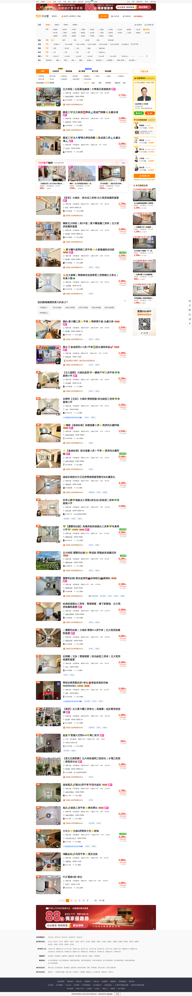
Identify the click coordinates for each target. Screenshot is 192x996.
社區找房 (80, 2)
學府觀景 (94, 967)
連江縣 (72, 944)
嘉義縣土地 (84, 951)
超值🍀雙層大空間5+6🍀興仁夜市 (81, 735)
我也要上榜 (146, 176)
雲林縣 (131, 941)
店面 (64, 2)
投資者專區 (60, 981)
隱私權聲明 (122, 981)
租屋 (54, 2)
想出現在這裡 (150, 78)
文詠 (66, 409)
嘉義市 (109, 941)
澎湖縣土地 (100, 951)
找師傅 (113, 988)
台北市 (50, 941)
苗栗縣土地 (133, 949)
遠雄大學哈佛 (69, 435)
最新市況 (85, 956)
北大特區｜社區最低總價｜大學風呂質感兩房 (87, 89)
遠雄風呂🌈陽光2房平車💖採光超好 (82, 784)
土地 (59, 2)
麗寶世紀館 (68, 537)
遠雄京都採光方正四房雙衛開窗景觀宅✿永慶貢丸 (89, 477)
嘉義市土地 (76, 951)
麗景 (88, 967)
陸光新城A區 (59, 967)
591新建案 (59, 985)
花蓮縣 (120, 941)
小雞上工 (105, 988)
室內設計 (88, 2)
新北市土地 (84, 949)
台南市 (77, 941)
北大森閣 (68, 285)
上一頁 (61, 900)
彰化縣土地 (51, 951)
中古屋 (49, 2)
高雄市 (72, 941)
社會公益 (96, 981)
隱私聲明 (109, 994)
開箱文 (91, 956)
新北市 (55, 941)
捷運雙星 (67, 967)
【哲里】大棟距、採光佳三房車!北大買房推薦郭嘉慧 (91, 197)
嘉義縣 (136, 941)
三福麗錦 (82, 972)
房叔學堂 (51, 956)
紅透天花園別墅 (111, 967)
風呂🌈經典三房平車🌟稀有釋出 (80, 807)
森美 (66, 693)
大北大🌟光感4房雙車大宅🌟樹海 (81, 831)
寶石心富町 (101, 967)
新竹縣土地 (100, 949)
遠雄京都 (68, 484)
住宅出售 (51, 937)
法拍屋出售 (71, 937)
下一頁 (101, 900)
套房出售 (57, 937)
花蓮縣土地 (108, 951)
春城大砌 (68, 122)
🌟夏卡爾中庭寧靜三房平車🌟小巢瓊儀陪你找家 (88, 249)
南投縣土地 (59, 951)
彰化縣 (104, 941)
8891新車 (70, 988)
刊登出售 (144, 71)
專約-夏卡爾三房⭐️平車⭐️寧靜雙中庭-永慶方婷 (88, 321)
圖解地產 (71, 956)
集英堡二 (51, 972)
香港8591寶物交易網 (137, 985)
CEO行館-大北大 (70, 838)
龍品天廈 (68, 972)
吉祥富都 (75, 972)
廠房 (74, 2)
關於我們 (70, 981)
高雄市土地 (76, 949)
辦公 (69, 2)
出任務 (97, 988)
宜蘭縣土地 (125, 949)
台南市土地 (51, 949)
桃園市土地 (59, 949)
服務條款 (113, 981)
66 (95, 900)
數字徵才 (132, 981)
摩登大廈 (51, 967)
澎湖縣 (66, 944)
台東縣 (55, 944)
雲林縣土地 (67, 951)
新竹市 (82, 941)
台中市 (61, 941)
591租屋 (50, 985)
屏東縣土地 (92, 951)
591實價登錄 (86, 985)
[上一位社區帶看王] (2, 19)
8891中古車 (80, 988)
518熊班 (89, 988)
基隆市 (99, 941)
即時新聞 (78, 956)
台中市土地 (67, 949)
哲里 (66, 207)
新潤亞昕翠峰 (82, 967)
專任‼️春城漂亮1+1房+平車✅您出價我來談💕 (88, 347)
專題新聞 (97, 956)
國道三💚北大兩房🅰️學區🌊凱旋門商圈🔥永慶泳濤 (90, 112)
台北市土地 (92, 949)
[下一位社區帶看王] (190, 19)
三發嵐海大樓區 (60, 972)
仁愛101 (110, 972)
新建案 (43, 2)
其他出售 (79, 937)
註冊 (133, 2)
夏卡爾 (67, 234)
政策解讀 (57, 956)
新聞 (95, 2)
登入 (128, 2)
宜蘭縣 (115, 941)
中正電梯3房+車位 (72, 877)
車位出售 (64, 937)
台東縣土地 (117, 951)
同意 (117, 994)
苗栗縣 (93, 941)
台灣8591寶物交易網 (121, 985)
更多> (124, 163)
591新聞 (76, 985)
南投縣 (50, 944)
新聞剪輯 (87, 981)
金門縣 (61, 944)
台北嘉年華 (96, 972)
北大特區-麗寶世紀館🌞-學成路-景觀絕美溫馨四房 (89, 552)
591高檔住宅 (97, 985)
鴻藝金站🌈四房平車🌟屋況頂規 (80, 854)
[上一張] (38, 7)
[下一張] (154, 7)
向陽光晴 (104, 972)
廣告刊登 (79, 981)
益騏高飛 (73, 967)
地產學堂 (64, 956)
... (91, 900)
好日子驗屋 (121, 988)
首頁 (37, 2)
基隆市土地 (117, 949)
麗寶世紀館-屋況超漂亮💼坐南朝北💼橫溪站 (86, 578)
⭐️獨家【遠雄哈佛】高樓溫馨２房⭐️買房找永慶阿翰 (91, 425)
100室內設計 (108, 985)
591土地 (68, 985)
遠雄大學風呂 (69, 96)
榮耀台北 (89, 972)
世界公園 (68, 510)
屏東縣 (126, 941)
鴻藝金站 (68, 861)
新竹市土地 (108, 949)
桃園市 (66, 941)
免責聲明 (104, 981)
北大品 (67, 148)
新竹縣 (88, 941)
